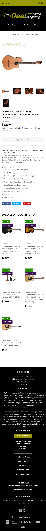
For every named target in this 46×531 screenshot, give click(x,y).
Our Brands (23, 385)
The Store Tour (23, 382)
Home (4, 34)
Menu (7, 3)
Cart (42, 3)
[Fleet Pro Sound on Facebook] (20, 511)
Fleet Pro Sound (24, 517)
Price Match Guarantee (23, 376)
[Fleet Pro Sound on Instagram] (24, 511)
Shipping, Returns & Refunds (23, 379)
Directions (24, 436)
